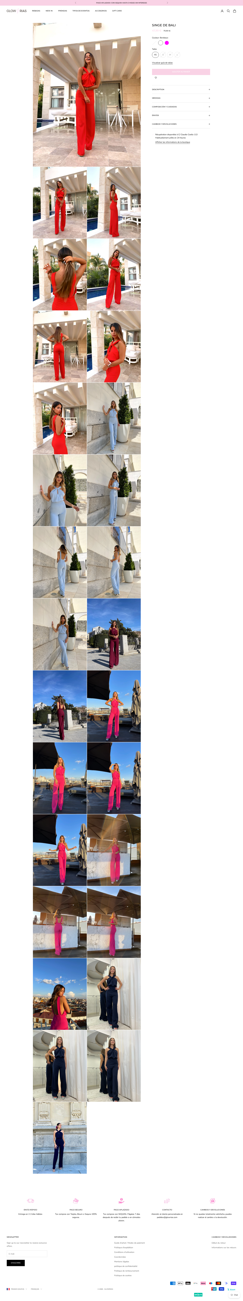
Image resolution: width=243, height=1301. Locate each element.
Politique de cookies (123, 1275)
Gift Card (117, 11)
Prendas (62, 11)
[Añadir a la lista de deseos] (156, 78)
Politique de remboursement (126, 1271)
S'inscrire (16, 1263)
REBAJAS (36, 11)
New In (49, 11)
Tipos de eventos (81, 11)
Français (35, 1289)
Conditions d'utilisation (124, 1252)
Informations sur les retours (224, 1247)
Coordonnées (120, 1257)
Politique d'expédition (123, 1247)
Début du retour (219, 1243)
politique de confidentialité (125, 1266)
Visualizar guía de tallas (162, 62)
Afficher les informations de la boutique (172, 142)
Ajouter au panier (181, 72)
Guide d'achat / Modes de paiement (129, 1243)
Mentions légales (121, 1261)
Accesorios (101, 11)
